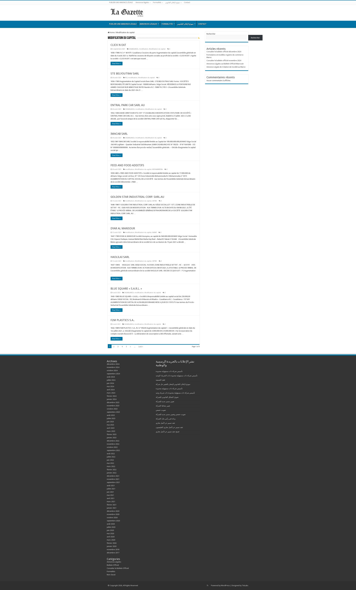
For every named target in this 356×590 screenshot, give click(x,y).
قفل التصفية (160, 380)
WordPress (225, 585)
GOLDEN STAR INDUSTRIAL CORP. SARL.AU (137, 196)
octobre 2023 (112, 409)
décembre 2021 (113, 476)
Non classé (111, 575)
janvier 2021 (111, 508)
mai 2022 (110, 463)
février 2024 (111, 396)
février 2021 (111, 505)
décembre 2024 (113, 364)
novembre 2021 (113, 479)
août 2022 (111, 454)
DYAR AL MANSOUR (123, 228)
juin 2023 (110, 422)
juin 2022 (110, 460)
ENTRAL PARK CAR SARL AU (128, 105)
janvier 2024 (111, 399)
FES (126, 78)
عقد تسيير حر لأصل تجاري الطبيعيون (169, 427)
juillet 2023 (111, 418)
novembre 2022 (113, 444)
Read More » (116, 63)
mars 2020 (111, 540)
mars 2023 (111, 431)
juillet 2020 (111, 527)
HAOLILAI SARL (120, 257)
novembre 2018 (113, 549)
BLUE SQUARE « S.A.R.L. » (126, 288)
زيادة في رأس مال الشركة (165, 419)
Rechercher (211, 34)
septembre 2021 (113, 482)
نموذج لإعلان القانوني (172, 2)
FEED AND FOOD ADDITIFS (127, 165)
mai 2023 (110, 425)
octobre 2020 (112, 517)
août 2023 (111, 415)
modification (143, 49)
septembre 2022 (113, 450)
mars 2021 (111, 501)
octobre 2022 (112, 447)
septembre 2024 (113, 374)
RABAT (154, 232)
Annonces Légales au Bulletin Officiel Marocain (225, 64)
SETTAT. (154, 201)
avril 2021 (110, 498)
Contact (187, 2)
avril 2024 (110, 390)
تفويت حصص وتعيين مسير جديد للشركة (171, 414)
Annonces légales (142, 2)
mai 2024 (110, 386)
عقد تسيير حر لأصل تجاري (165, 423)
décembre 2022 (113, 441)
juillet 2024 (111, 380)
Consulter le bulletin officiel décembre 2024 (224, 52)
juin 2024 (110, 383)
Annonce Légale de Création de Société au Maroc (226, 67)
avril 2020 (110, 537)
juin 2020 (110, 530)
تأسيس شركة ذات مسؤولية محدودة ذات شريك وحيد (175, 393)
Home (112, 32)
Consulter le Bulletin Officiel (118, 568)
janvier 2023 (111, 438)
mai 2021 (110, 495)
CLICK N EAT (118, 45)
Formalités (157, 2)
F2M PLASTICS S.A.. (123, 320)
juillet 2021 (111, 489)
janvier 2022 (111, 473)
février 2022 (111, 470)
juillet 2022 (111, 457)
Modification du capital (157, 49)
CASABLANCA (133, 49)
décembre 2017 (113, 553)
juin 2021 (110, 492)
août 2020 (111, 524)
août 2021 (111, 486)
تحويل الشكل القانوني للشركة (167, 397)
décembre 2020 (113, 511)
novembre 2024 (113, 367)
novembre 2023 (113, 406)
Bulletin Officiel (113, 565)
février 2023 (111, 434)
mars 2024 (111, 393)
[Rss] (208, 585)
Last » (141, 347)
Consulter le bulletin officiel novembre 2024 (224, 60)
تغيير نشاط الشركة (163, 406)
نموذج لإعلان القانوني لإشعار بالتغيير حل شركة (173, 384)
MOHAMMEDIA (157, 169)
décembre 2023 (113, 402)
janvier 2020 (111, 546)
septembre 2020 (113, 521)
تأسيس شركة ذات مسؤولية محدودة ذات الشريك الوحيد (176, 376)
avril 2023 (110, 428)
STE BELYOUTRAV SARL (125, 73)
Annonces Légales (114, 562)
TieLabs (245, 585)
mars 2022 (111, 466)
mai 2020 (110, 533)
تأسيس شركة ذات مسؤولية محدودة (169, 371)
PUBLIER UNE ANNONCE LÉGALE (121, 2)
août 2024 (111, 377)
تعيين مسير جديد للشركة (165, 401)
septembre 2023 (113, 412)
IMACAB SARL (119, 133)
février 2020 (111, 543)
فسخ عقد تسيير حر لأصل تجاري (167, 432)
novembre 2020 (113, 514)
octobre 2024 (112, 370)
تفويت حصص (161, 410)
